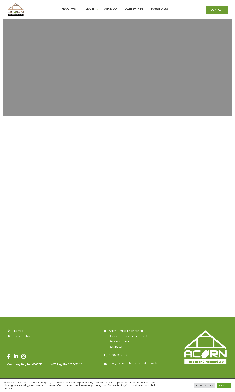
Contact (217, 9)
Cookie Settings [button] (204, 385)
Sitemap (18, 330)
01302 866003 (118, 355)
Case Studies (134, 9)
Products (69, 9)
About (89, 9)
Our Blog (110, 9)
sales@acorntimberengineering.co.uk (133, 363)
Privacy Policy (193, 287)
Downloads (159, 9)
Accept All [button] (224, 385)
